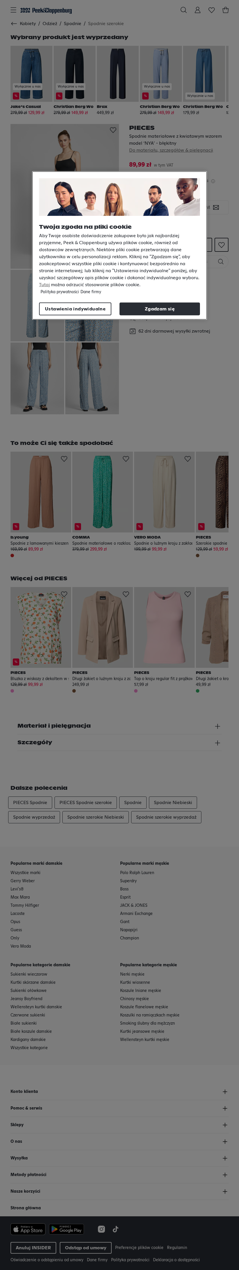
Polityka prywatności (60, 292)
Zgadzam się (160, 309)
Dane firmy (90, 292)
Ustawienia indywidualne (75, 309)
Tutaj (44, 284)
